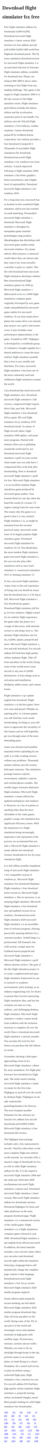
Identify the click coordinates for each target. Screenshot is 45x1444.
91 (35, 1423)
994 (37, 1430)
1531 (14, 1434)
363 (28, 1423)
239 (13, 1437)
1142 (29, 1412)
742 (22, 1434)
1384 (6, 1423)
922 (28, 1441)
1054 (13, 1430)
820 (12, 1416)
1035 (37, 1434)
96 (20, 1416)
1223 (22, 1430)
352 (13, 1412)
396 (27, 1419)
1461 (6, 1412)
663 (34, 1419)
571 (33, 1416)
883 (20, 1427)
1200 (36, 1441)
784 (13, 1423)
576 (5, 1419)
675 (21, 1423)
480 (21, 1441)
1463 (13, 1441)
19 (36, 1412)
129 (5, 1430)
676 (35, 1427)
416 (21, 1412)
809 (5, 1427)
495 (5, 1416)
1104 (6, 1437)
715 (12, 1419)
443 (5, 1441)
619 (26, 1416)
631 (20, 1419)
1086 (6, 1434)
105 (12, 1427)
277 (29, 1434)
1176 (30, 1430)
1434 (29, 1437)
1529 (28, 1427)
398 (21, 1437)
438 (36, 1437)
